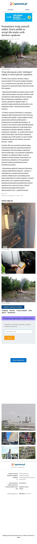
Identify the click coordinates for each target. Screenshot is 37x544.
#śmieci (12, 310)
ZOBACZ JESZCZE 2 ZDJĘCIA (13, 307)
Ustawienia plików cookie (11, 486)
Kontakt (27, 10)
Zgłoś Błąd (10, 10)
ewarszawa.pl (18, 535)
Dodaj (9, 338)
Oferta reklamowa (13, 483)
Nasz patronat (22, 483)
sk (6, 193)
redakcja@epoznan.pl (12, 493)
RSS (17, 488)
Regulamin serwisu (23, 486)
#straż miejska (22, 310)
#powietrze (11, 313)
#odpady (5, 310)
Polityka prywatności (13, 485)
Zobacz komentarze (18, 360)
